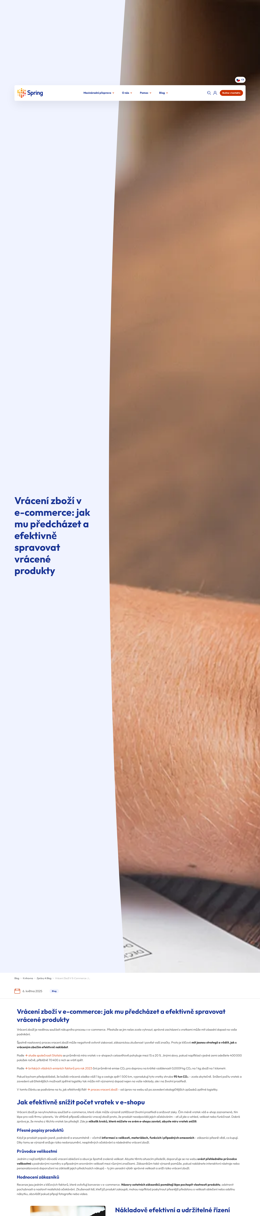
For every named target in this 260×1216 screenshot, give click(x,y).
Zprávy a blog (44, 978)
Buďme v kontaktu (231, 92)
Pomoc (144, 92)
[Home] (30, 93)
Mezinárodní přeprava (97, 92)
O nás (125, 92)
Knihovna (28, 978)
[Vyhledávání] (209, 93)
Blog (162, 92)
